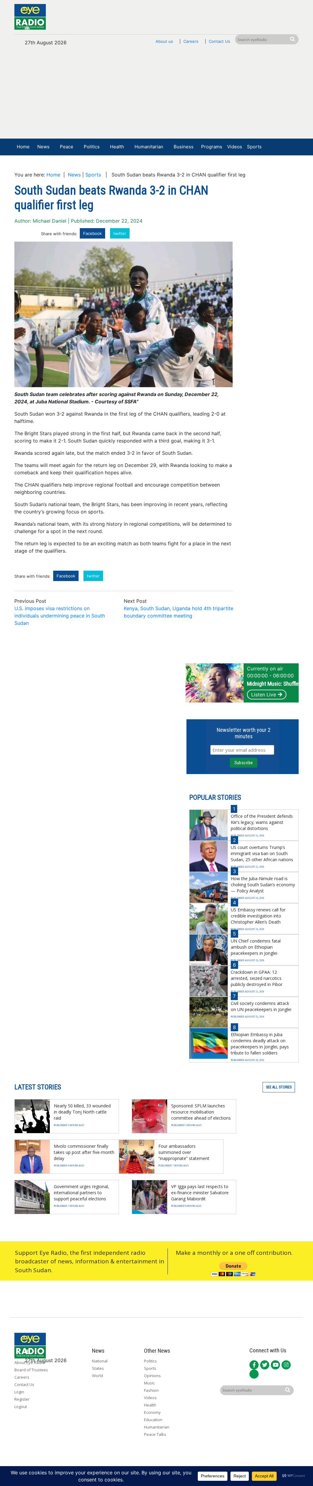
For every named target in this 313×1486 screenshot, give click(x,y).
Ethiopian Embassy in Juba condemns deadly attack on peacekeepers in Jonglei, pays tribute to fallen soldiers (260, 1044)
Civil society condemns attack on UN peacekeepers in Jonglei (261, 1006)
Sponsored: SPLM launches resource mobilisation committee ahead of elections (201, 1112)
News (43, 147)
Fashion (151, 1390)
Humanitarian (148, 147)
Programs (211, 147)
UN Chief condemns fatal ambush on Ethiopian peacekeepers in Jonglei (256, 947)
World (97, 1375)
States (98, 1368)
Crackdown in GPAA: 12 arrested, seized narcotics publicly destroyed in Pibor (256, 978)
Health (117, 147)
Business (183, 147)
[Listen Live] (259, 165)
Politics (92, 147)
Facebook (92, 233)
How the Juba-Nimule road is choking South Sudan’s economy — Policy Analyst (263, 885)
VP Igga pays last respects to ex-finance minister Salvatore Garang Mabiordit (200, 1193)
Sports (254, 147)
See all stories (279, 1087)
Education (153, 1419)
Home (23, 147)
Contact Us (219, 41)
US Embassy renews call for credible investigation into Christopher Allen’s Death (258, 916)
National (100, 1361)
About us (164, 41)
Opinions (152, 1375)
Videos (234, 147)
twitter (119, 233)
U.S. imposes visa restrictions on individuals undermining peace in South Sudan (59, 615)
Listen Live (263, 694)
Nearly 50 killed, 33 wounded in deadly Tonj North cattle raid (82, 1112)
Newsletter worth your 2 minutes (244, 733)
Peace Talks (155, 1434)
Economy (152, 1412)
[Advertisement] (156, 95)
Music (149, 1383)
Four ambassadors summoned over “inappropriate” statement (183, 1152)
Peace (66, 147)
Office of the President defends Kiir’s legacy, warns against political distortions (262, 822)
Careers (190, 41)
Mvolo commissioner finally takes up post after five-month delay (84, 1152)
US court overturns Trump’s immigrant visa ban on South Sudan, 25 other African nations (262, 853)
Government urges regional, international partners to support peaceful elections (81, 1193)
